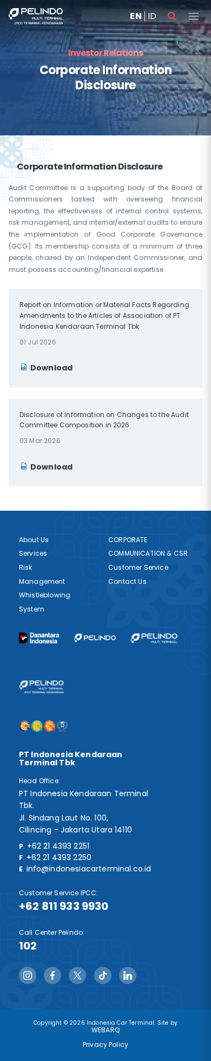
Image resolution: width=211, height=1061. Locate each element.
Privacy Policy (105, 1044)
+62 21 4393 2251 (58, 846)
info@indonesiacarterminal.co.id (89, 868)
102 (28, 945)
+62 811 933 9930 (64, 906)
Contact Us (127, 581)
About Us (34, 539)
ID (152, 16)
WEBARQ (105, 1029)
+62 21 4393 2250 (59, 857)
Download (51, 367)
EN (135, 16)
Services (33, 553)
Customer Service (138, 567)
